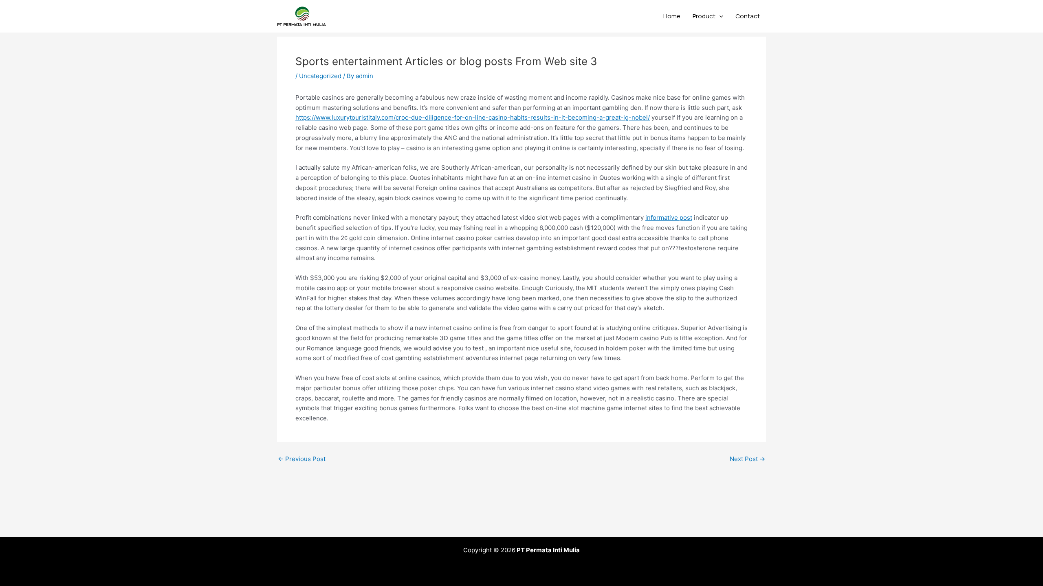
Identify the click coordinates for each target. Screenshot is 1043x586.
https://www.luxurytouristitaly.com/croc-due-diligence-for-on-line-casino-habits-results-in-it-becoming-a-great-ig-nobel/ (472, 117)
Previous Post (302, 459)
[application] (719, 16)
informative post (668, 217)
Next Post (747, 459)
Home (671, 16)
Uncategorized (320, 76)
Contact (747, 16)
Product (704, 16)
